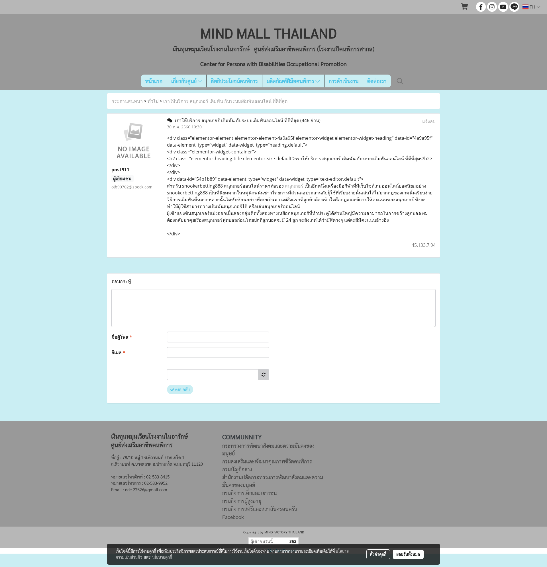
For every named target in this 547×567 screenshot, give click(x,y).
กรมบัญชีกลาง (237, 469)
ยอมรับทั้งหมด (408, 554)
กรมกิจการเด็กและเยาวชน (249, 493)
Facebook (233, 516)
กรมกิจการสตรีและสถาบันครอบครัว (259, 509)
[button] (400, 81)
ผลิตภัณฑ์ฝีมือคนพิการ (291, 81)
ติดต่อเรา (377, 81)
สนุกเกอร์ (294, 186)
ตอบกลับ (182, 389)
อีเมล (118, 352)
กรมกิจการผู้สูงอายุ (241, 501)
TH (532, 7)
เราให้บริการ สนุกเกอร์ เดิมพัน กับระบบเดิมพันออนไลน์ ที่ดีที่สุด (225, 101)
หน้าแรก (153, 81)
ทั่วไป (153, 101)
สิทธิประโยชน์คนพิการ (234, 81)
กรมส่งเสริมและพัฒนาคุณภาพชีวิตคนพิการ (267, 461)
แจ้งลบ (429, 121)
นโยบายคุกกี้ (162, 557)
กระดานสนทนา (127, 101)
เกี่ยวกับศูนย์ (184, 81)
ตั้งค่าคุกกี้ (378, 554)
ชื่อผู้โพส (121, 337)
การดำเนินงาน (343, 81)
